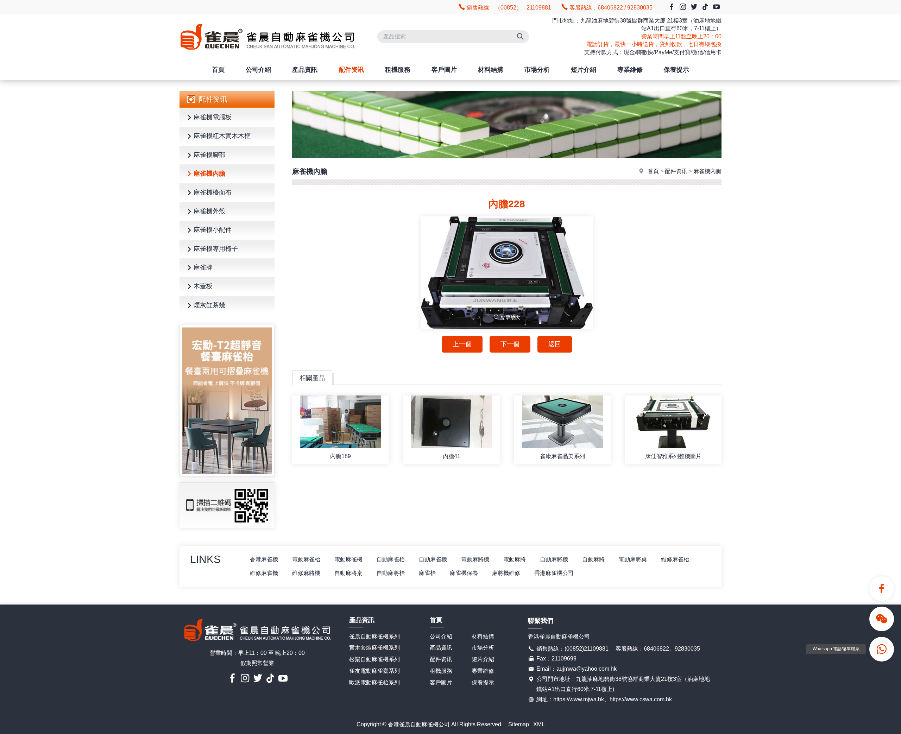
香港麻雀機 (264, 559)
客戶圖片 (444, 69)
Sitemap (518, 724)
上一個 (462, 344)
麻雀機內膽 (209, 173)
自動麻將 (593, 559)
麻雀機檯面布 (213, 192)
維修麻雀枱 (675, 559)
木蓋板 (203, 286)
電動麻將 (514, 559)
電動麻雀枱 (306, 559)
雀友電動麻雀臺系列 (374, 671)
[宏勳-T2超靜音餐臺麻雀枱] (227, 401)
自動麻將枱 (391, 573)
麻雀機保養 (464, 573)
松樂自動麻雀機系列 (374, 659)
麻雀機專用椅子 (216, 248)
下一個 (509, 344)
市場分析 (537, 69)
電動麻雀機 (348, 559)
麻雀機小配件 (213, 229)
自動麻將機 (554, 559)
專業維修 (630, 69)
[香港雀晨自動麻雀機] (267, 56)
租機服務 (397, 69)
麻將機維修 (506, 573)
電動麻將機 (475, 559)
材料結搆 (490, 69)
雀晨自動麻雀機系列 (374, 636)
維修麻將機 (306, 573)
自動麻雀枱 (391, 559)
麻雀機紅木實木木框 (222, 135)
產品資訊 (304, 69)
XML (539, 724)
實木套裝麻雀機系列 (374, 648)
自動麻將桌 (348, 573)
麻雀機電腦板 (213, 117)
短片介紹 (583, 69)
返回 (554, 344)
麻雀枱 (427, 573)
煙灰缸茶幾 (209, 305)
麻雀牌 (203, 267)
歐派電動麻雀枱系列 (374, 682)
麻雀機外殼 (209, 211)
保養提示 (676, 69)
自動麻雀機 (433, 559)
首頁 (218, 69)
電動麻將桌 (633, 559)
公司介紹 (258, 69)
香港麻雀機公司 (554, 573)
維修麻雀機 (264, 573)
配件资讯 (351, 69)
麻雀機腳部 (209, 154)
